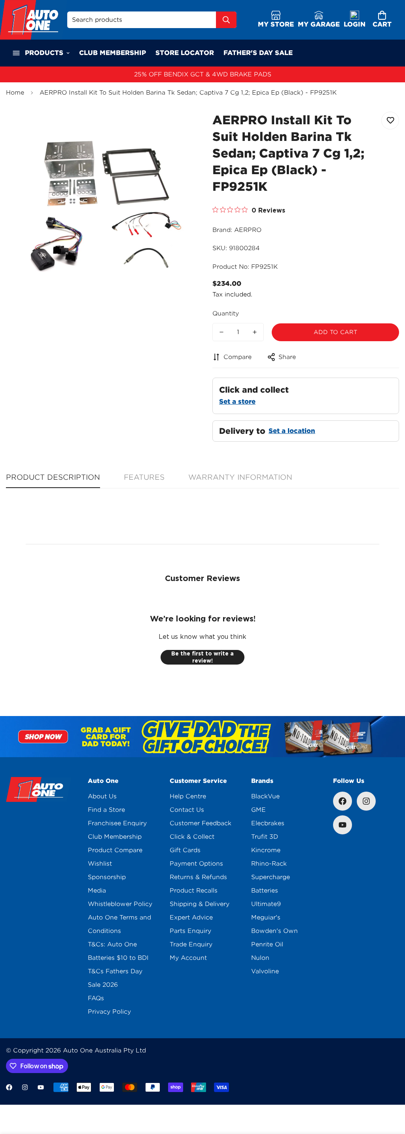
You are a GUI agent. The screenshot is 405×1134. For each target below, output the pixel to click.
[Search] (226, 19)
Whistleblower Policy (120, 904)
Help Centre (188, 796)
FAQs (96, 998)
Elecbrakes (267, 823)
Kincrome (265, 850)
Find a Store (106, 809)
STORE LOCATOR (184, 53)
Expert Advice (191, 917)
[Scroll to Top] (389, 1091)
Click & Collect (192, 836)
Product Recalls (194, 890)
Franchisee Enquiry (117, 823)
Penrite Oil (267, 944)
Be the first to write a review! (202, 657)
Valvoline (265, 971)
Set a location (292, 431)
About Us (102, 796)
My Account (188, 957)
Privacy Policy (109, 1011)
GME (258, 809)
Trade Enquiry (191, 944)
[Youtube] (342, 824)
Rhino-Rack (269, 863)
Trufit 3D (264, 836)
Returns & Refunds (198, 877)
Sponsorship (107, 877)
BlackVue (265, 796)
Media (97, 890)
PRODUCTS (44, 53)
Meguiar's (265, 917)
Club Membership (115, 836)
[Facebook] (342, 801)
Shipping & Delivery (199, 904)
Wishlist (100, 863)
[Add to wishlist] (390, 120)
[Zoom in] (176, 126)
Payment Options (196, 863)
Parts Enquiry (190, 931)
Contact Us (187, 809)
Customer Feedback (200, 823)
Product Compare (115, 850)
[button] (382, 20)
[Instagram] (366, 801)
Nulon (260, 957)
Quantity (225, 313)
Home (15, 92)
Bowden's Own (274, 931)
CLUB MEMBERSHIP (112, 53)
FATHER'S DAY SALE (258, 53)
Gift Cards (185, 850)
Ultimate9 (266, 904)
